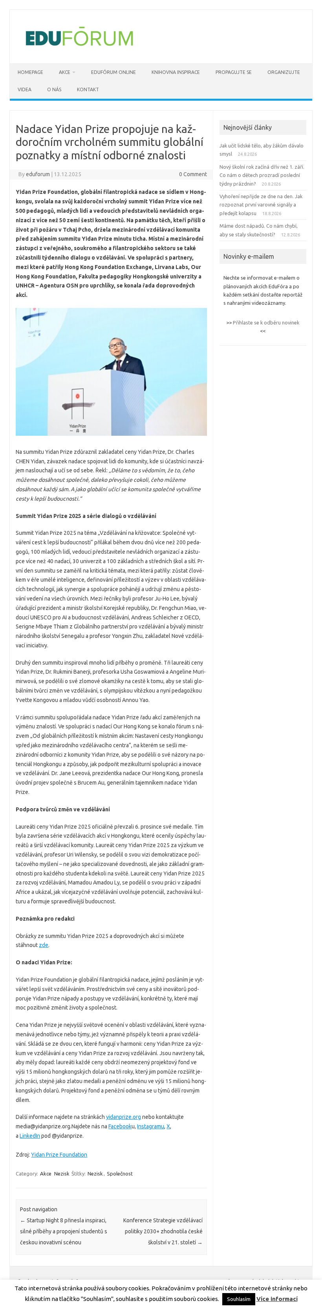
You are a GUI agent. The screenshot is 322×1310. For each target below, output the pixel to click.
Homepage (30, 72)
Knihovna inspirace (176, 72)
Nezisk (62, 1173)
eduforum (38, 174)
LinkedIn (30, 1136)
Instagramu (150, 1126)
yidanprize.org (123, 1117)
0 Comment (193, 174)
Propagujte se (234, 72)
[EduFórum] (79, 50)
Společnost (120, 1173)
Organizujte (283, 72)
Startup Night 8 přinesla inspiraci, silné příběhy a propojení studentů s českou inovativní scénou (63, 1231)
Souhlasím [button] (239, 1299)
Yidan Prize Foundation (59, 1155)
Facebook (120, 1126)
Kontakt (88, 89)
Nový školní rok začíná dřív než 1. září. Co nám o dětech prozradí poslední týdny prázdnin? (262, 175)
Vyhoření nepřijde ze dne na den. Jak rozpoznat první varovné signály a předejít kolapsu (261, 204)
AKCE (64, 72)
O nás (54, 89)
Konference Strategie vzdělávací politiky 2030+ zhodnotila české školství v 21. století (163, 1231)
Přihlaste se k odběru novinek (266, 322)
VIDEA (24, 89)
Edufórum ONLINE (113, 72)
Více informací (277, 1298)
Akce (45, 1173)
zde (43, 945)
